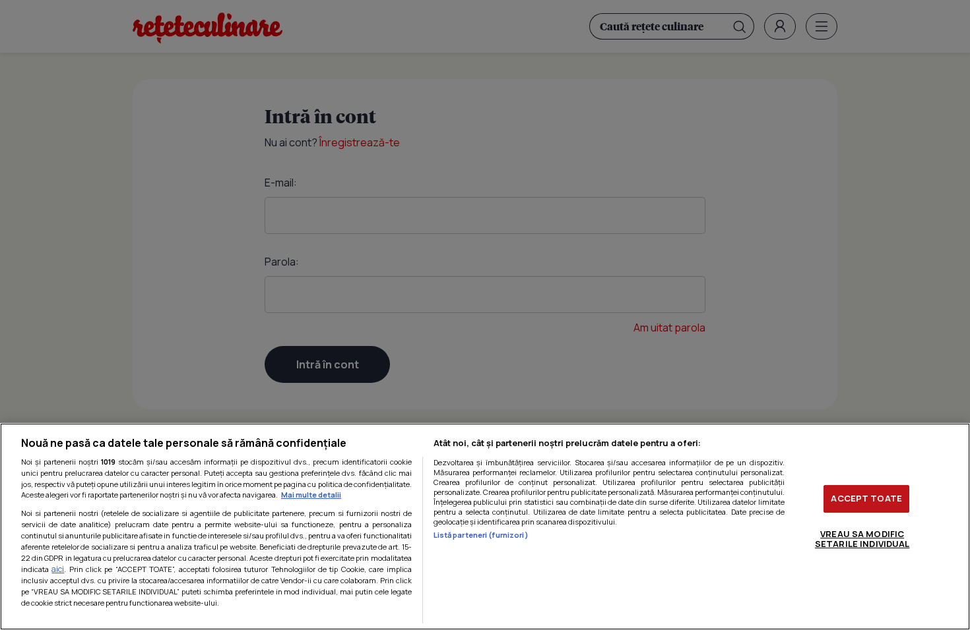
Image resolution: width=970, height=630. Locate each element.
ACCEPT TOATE (866, 498)
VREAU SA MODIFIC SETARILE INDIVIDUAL (862, 539)
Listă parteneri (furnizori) (481, 535)
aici (57, 569)
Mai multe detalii (311, 495)
